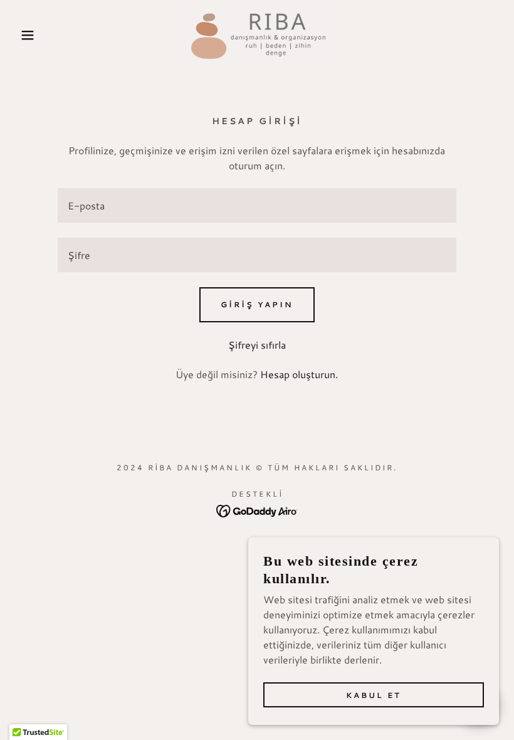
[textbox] (257, 205)
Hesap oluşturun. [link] (299, 374)
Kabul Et (373, 695)
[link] (257, 35)
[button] (25, 35)
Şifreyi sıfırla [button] (257, 344)
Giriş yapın (257, 304)
